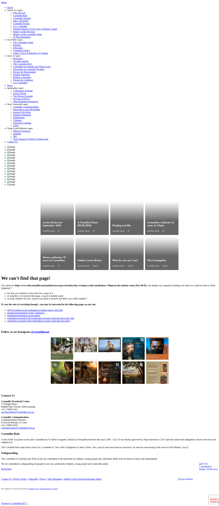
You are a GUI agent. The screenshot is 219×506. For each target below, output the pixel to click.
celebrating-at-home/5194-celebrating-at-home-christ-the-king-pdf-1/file (40, 318)
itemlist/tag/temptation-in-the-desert (23, 315)
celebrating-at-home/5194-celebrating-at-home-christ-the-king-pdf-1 (39, 321)
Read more (6, 469)
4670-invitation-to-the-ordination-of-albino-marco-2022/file (35, 310)
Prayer (43, 479)
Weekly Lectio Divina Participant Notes (82, 479)
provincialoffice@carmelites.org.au (17, 412)
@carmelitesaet (40, 331)
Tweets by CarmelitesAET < (14, 503)
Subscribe (33, 479)
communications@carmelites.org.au (18, 428)
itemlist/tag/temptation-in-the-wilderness (26, 313)
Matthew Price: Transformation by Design (43, 489)
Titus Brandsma (54, 479)
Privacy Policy (20, 479)
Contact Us (6, 479)
